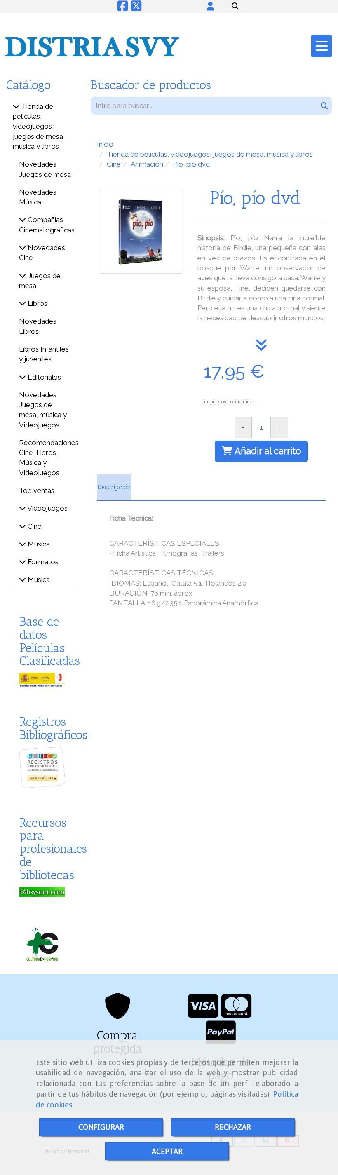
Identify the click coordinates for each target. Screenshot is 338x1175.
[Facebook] (122, 8)
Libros (36, 303)
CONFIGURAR (101, 1127)
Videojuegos (47, 508)
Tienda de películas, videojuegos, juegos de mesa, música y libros (39, 126)
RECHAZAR (233, 1127)
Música (38, 544)
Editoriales (43, 377)
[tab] (114, 487)
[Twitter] (136, 8)
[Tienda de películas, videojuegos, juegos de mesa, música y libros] (16, 106)
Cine (34, 526)
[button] (210, 6)
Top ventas (36, 490)
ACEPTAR (167, 1151)
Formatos (42, 562)
